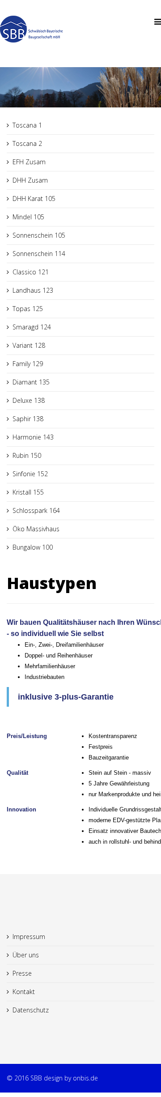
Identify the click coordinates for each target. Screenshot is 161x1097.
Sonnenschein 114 (39, 253)
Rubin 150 (27, 455)
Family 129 (28, 363)
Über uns (26, 955)
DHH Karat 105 (34, 198)
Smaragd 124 (32, 327)
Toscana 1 (27, 125)
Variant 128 (29, 345)
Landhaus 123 (33, 290)
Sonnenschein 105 (39, 235)
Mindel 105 (28, 217)
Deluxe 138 (29, 400)
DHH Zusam (30, 180)
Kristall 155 (28, 492)
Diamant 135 (31, 382)
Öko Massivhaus (36, 529)
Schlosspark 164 (36, 510)
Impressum (29, 936)
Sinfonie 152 (30, 474)
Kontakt (24, 991)
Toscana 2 (27, 143)
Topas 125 (28, 308)
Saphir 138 (28, 418)
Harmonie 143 (33, 437)
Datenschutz (31, 1010)
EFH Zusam (29, 162)
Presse (22, 973)
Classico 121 (31, 272)
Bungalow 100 (33, 547)
